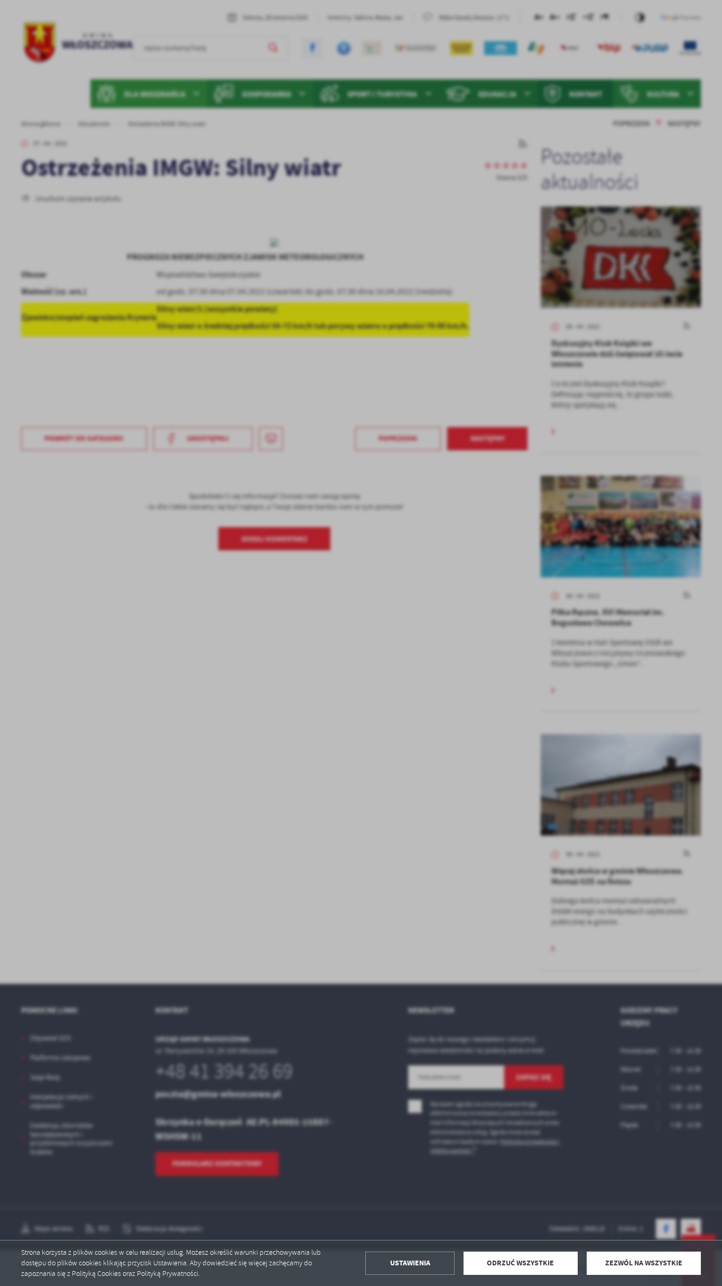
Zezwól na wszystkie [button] (643, 1263)
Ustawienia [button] (410, 1263)
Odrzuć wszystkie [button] (520, 1263)
